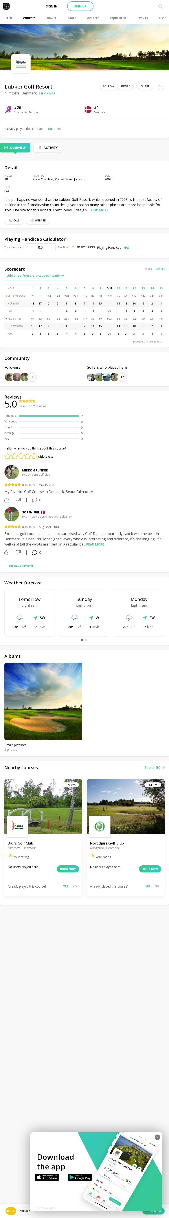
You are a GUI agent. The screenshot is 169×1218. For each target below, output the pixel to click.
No (59, 128)
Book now (68, 869)
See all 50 (152, 767)
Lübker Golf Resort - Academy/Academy (35, 275)
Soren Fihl (31, 512)
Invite (125, 86)
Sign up (80, 6)
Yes (50, 128)
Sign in (51, 6)
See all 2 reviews (21, 565)
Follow (108, 86)
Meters (160, 269)
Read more (99, 210)
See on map (47, 93)
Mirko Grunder (35, 470)
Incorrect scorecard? (147, 341)
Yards (148, 269)
